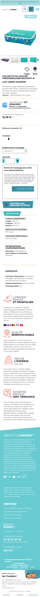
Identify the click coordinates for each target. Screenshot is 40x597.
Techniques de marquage (13, 515)
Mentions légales (19, 563)
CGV (32, 567)
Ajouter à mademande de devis (20, 204)
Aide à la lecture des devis (13, 518)
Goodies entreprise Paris (20, 569)
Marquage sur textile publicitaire (15, 511)
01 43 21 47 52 (12, 539)
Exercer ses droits (12, 567)
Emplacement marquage (13, 148)
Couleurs (6, 136)
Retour (31, 17)
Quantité (6, 157)
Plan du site (24, 567)
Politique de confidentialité (19, 565)
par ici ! (8, 550)
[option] (5, 59)
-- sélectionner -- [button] (8, 151)
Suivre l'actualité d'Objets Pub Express (17, 508)
